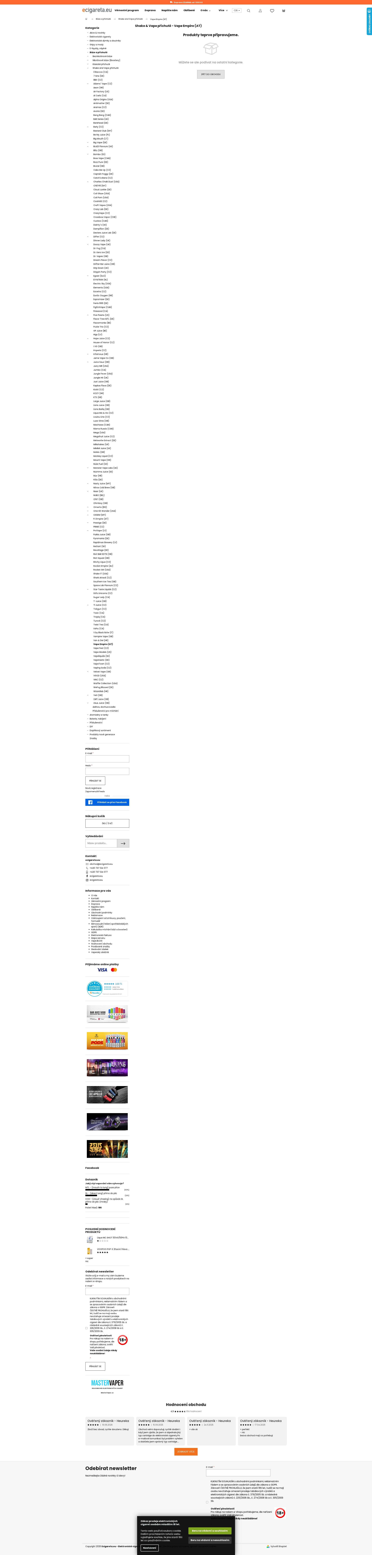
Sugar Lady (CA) (101, 597)
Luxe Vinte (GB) (101, 420)
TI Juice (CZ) (100, 605)
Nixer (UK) (98, 491)
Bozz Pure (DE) (100, 162)
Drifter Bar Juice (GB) (104, 264)
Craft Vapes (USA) (102, 205)
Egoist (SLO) (99, 275)
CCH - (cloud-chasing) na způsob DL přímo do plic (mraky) (104, 1200)
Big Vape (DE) (100, 142)
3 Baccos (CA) (100, 72)
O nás (94, 895)
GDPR (94, 932)
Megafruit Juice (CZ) (104, 436)
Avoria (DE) (99, 111)
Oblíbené (96, 909)
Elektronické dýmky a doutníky (105, 40)
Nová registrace (93, 788)
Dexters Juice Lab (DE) (104, 232)
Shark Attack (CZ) (102, 577)
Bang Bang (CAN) (102, 115)
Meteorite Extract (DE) (104, 440)
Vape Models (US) (102, 652)
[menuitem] (127, 10)
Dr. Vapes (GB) (100, 256)
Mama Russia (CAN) (103, 428)
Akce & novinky (97, 32)
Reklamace (97, 915)
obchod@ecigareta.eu (101, 864)
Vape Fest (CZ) (101, 648)
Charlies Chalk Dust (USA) (106, 181)
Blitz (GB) (98, 150)
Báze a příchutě (98, 52)
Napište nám (97, 906)
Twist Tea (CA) (101, 624)
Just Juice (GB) (101, 381)
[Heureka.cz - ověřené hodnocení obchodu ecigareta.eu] (107, 989)
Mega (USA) (99, 432)
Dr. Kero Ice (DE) (101, 252)
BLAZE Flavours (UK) (103, 146)
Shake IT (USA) (100, 573)
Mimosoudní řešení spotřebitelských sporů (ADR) (109, 925)
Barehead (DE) (100, 122)
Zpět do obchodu (211, 74)
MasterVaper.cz (107, 1393)
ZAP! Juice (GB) (101, 699)
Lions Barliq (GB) (101, 409)
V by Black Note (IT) (103, 632)
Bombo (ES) (99, 154)
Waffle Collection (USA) (105, 683)
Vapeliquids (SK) (101, 656)
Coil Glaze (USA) (101, 193)
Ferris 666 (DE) (100, 303)
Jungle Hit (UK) (100, 377)
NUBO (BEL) (99, 495)
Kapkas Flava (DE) (102, 385)
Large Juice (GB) (101, 401)
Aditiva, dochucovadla (104, 706)
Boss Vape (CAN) (102, 158)
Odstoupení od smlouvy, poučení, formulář (108, 919)
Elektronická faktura (101, 935)
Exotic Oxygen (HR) (103, 295)
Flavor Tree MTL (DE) (103, 318)
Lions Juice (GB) (101, 405)
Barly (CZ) (98, 126)
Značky (93, 738)
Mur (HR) (97, 475)
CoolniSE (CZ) (100, 201)
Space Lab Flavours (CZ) (105, 585)
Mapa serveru (98, 938)
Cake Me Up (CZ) (102, 170)
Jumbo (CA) (99, 369)
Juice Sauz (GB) (101, 362)
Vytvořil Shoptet (279, 1546)
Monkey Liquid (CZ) (103, 456)
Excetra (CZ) (99, 291)
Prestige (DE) (100, 522)
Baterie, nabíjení (98, 718)
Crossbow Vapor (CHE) (104, 217)
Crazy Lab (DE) (100, 209)
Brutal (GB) (99, 166)
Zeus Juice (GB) (101, 703)
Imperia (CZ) (100, 350)
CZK (236, 10)
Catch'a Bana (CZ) (103, 177)
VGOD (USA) (99, 675)
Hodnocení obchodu (101, 943)
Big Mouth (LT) (100, 138)
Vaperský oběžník (100, 952)
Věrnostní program (101, 901)
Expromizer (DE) (101, 299)
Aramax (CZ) (100, 107)
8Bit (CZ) (98, 79)
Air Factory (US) (101, 91)
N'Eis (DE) (98, 479)
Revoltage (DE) (101, 550)
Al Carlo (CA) (100, 95)
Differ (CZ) (99, 236)
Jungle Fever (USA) (103, 373)
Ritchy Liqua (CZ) (102, 562)
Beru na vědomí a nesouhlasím (210, 1540)
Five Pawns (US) (101, 315)
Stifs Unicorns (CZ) (103, 593)
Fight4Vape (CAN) (102, 307)
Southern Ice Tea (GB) (104, 581)
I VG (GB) (98, 346)
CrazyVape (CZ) (101, 213)
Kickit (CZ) (98, 389)
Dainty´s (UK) (100, 224)
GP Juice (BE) (100, 330)
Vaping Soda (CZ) (102, 667)
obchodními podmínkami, (250, 1481)
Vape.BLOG (96, 940)
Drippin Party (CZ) (102, 271)
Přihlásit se (95, 780)
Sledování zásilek (99, 949)
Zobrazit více (186, 1451)
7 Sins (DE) (98, 75)
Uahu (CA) (98, 628)
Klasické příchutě (101, 64)
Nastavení (149, 1548)
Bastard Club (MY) (102, 130)
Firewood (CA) (100, 311)
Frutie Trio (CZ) (101, 326)
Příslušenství (96, 722)
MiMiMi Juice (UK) (102, 448)
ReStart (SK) (99, 546)
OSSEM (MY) (99, 514)
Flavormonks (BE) (102, 322)
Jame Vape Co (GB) (103, 358)
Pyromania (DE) (101, 538)
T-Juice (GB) (100, 601)
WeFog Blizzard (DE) (103, 687)
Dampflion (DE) (101, 228)
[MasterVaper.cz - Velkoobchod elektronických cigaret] (107, 1382)
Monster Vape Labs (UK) (105, 467)
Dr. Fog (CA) (99, 248)
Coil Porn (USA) (101, 197)
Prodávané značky (100, 946)
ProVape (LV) (100, 530)
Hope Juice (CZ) (101, 338)
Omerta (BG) (100, 507)
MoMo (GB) (99, 452)
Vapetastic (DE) (101, 660)
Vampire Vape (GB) (103, 636)
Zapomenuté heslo (95, 791)
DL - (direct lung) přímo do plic (101, 1193)
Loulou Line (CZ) (101, 416)
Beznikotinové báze (102, 56)
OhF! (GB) (98, 499)
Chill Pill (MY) (99, 185)
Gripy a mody (96, 44)
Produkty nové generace (102, 734)
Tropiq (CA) (99, 616)
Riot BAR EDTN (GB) (103, 554)
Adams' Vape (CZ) (102, 83)
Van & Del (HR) (100, 640)
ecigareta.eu (96, 876)
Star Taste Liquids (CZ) (105, 589)
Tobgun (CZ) (100, 608)
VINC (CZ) (98, 679)
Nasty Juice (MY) (102, 483)
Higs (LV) (97, 334)
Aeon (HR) (98, 87)
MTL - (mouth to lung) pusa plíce (102, 1187)
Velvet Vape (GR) (102, 671)
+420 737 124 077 (99, 868)
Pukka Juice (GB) (102, 534)
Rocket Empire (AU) (103, 565)
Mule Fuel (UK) (100, 464)
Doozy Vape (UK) (102, 244)
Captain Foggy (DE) (103, 173)
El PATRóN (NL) (100, 279)
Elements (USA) (101, 287)
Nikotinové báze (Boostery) (106, 60)
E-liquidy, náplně (98, 48)
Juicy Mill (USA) (101, 366)
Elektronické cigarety (100, 36)
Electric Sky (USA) (102, 283)
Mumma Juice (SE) (103, 471)
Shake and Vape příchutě (106, 68)
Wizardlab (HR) (100, 691)
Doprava (95, 903)
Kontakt (95, 898)
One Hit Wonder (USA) (104, 510)
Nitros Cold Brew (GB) (104, 487)
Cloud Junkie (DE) (102, 189)
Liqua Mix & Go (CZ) (103, 412)
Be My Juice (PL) (101, 134)
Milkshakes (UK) (101, 444)
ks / (107, 823)
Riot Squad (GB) (101, 558)
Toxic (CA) (98, 612)
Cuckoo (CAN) (100, 220)
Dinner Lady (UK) (101, 240)
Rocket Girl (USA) (102, 569)
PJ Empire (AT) (100, 518)
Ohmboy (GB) (100, 503)
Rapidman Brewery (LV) (105, 542)
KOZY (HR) (98, 393)
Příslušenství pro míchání (105, 710)
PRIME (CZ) (98, 526)
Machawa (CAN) (101, 424)
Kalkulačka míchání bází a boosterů (109, 929)
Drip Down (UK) (101, 268)
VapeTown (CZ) (101, 663)
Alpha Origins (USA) (103, 99)
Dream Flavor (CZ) (102, 260)
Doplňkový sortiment (100, 730)
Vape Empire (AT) (103, 644)
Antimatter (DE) (101, 103)
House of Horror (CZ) (104, 342)
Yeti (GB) (98, 695)
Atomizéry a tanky (99, 714)
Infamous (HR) (100, 354)
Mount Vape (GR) (102, 460)
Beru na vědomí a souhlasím (210, 1530)
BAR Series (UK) (101, 119)
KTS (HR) (97, 397)
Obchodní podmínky (101, 912)
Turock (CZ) (99, 620)
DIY (91, 726)
